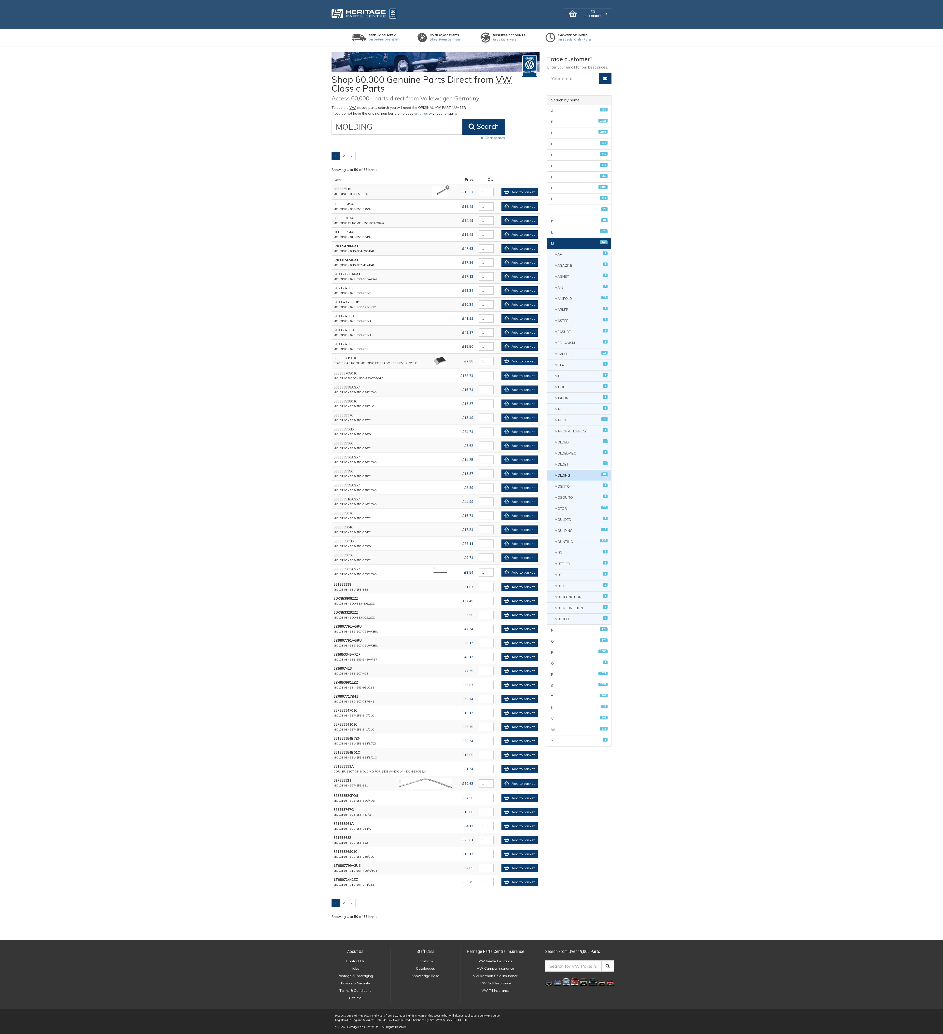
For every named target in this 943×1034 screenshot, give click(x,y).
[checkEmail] (605, 78)
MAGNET (580, 276)
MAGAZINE (580, 265)
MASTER (580, 320)
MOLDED (580, 441)
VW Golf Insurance (495, 983)
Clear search (494, 138)
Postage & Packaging (355, 976)
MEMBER (580, 353)
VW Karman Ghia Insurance (495, 976)
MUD (580, 552)
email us (421, 113)
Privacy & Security (355, 983)
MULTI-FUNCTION (580, 607)
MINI (580, 408)
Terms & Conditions (355, 990)
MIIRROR (580, 397)
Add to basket (523, 192)
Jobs (355, 968)
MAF (580, 254)
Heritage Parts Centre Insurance (495, 951)
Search (487, 126)
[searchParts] (607, 966)
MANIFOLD (580, 298)
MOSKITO (580, 486)
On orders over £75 (383, 39)
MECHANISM (580, 342)
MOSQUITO (580, 497)
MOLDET (580, 464)
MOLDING (580, 475)
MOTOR (580, 508)
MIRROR (580, 419)
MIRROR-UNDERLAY (580, 430)
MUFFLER (580, 563)
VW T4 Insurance (496, 990)
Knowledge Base (425, 976)
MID (580, 375)
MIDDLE (580, 386)
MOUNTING (580, 541)
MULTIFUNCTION (580, 596)
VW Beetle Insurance (496, 961)
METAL (580, 364)
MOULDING (580, 530)
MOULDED (580, 519)
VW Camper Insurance (495, 968)
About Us (355, 951)
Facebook (425, 961)
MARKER (580, 309)
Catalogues (425, 968)
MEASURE (580, 331)
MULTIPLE (580, 618)
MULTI (580, 585)
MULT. (580, 574)
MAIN (580, 287)
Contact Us (355, 961)
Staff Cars (425, 951)
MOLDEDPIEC (580, 452)
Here (512, 39)
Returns (355, 998)
